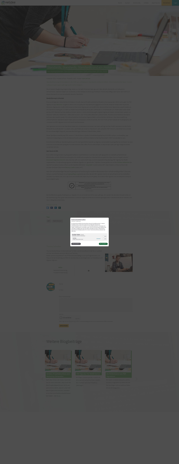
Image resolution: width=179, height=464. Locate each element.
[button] (103, 236)
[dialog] (89, 232)
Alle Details (98, 238)
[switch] (104, 236)
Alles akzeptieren (103, 243)
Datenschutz (78, 221)
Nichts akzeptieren (76, 243)
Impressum (73, 221)
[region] (89, 237)
